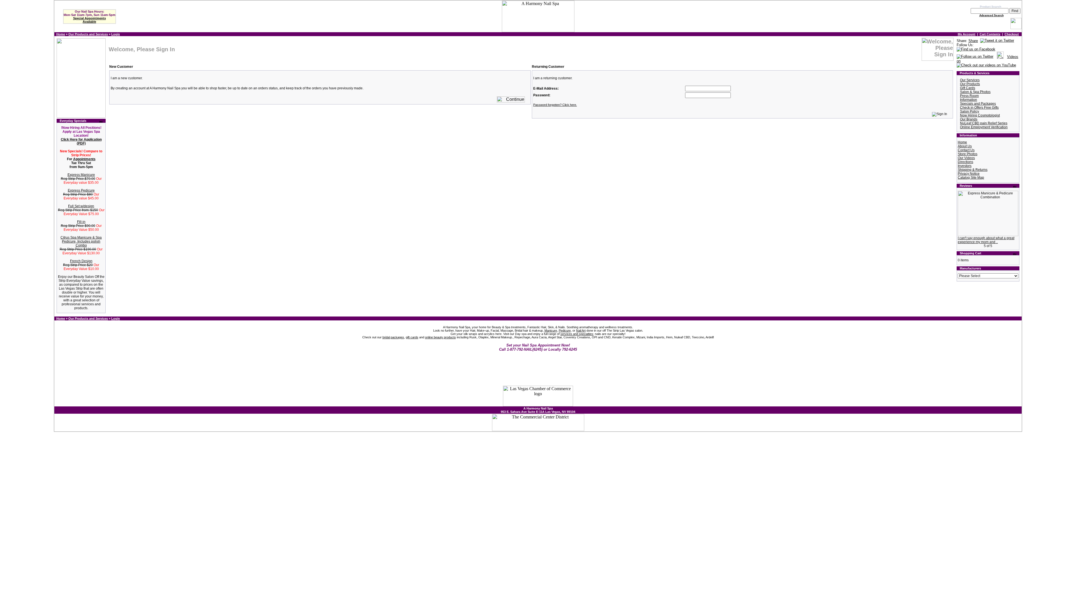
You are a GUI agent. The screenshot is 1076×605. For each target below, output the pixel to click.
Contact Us (966, 150)
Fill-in (81, 222)
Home (60, 34)
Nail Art (581, 330)
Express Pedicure (81, 190)
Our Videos (966, 158)
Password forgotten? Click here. (555, 104)
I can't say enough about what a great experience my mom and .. (986, 240)
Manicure (550, 330)
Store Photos (967, 154)
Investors (964, 166)
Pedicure (565, 330)
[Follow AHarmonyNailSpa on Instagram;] (1000, 57)
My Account (966, 34)
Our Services (970, 80)
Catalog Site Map (971, 178)
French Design (81, 261)
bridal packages (393, 337)
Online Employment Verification (984, 127)
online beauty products (440, 337)
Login (115, 34)
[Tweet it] (997, 41)
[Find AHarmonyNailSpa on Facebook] (976, 49)
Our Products (970, 84)
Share (973, 41)
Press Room (969, 96)
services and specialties (576, 334)
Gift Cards (967, 88)
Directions (965, 162)
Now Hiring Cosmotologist (980, 115)
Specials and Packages (978, 104)
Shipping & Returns (972, 170)
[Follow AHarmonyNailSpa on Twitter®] (975, 57)
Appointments (84, 159)
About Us (965, 146)
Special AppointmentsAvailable (89, 20)
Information (968, 100)
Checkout (1012, 34)
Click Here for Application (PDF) (81, 141)
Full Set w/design (81, 206)
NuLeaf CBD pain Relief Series (983, 123)
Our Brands (968, 119)
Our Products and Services (88, 34)
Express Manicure (81, 175)
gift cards (412, 337)
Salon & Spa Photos (975, 92)
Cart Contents (990, 34)
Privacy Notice (969, 174)
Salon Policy (969, 111)
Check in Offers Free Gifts (979, 108)
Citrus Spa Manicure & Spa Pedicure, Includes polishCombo (81, 241)
